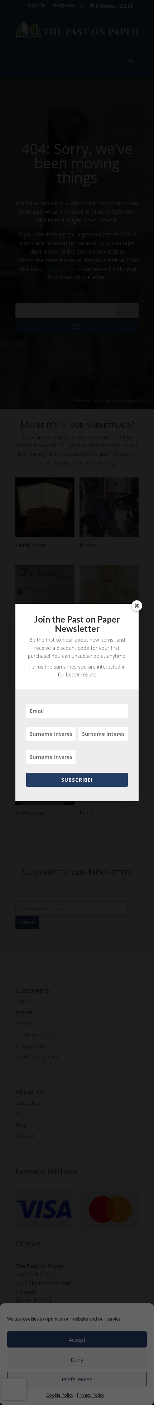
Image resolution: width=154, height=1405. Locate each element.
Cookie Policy (59, 1395)
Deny (77, 1359)
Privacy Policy (90, 1395)
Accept (77, 1339)
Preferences (77, 1379)
